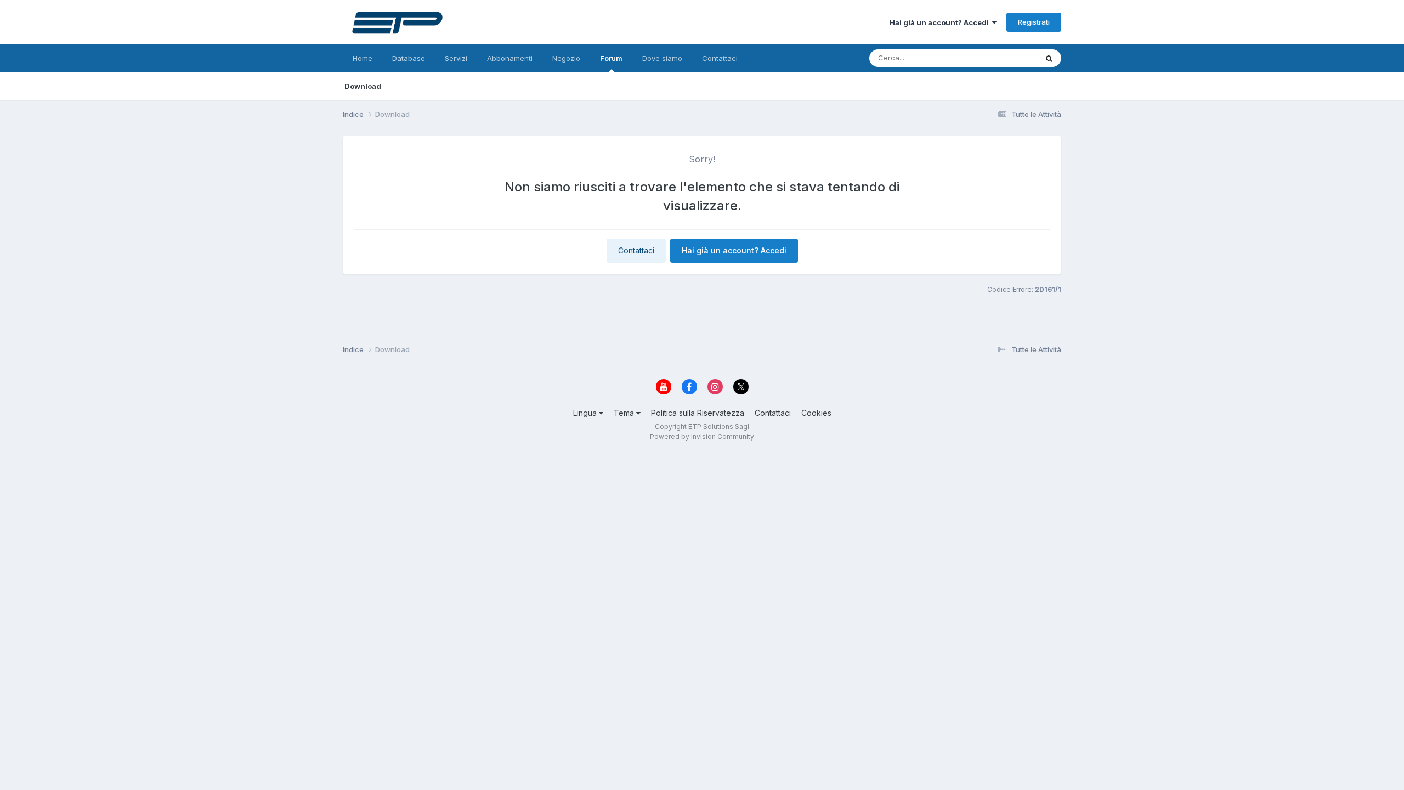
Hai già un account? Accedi (941, 22)
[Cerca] (1049, 58)
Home (362, 58)
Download (362, 86)
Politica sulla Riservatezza (697, 412)
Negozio (566, 58)
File (1016, 58)
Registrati (1034, 22)
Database (408, 58)
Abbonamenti (510, 58)
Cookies (816, 412)
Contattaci (720, 58)
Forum (611, 58)
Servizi (456, 58)
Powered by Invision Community (702, 436)
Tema (625, 412)
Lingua (586, 412)
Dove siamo (662, 58)
